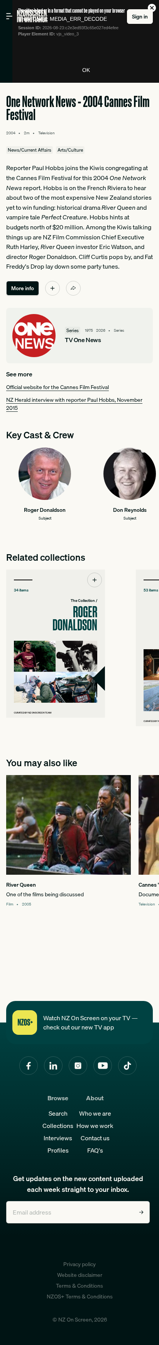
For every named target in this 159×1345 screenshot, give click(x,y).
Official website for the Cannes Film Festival (57, 387)
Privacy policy (79, 1264)
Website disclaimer (79, 1275)
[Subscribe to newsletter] (141, 1212)
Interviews (58, 1138)
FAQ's (95, 1150)
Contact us (95, 1138)
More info (22, 288)
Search (58, 1113)
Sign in (140, 16)
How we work (94, 1126)
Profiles (58, 1150)
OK (86, 70)
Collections (57, 1126)
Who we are (95, 1113)
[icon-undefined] (52, 288)
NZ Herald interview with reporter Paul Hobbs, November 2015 (74, 404)
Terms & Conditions (79, 1286)
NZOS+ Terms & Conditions (80, 1296)
